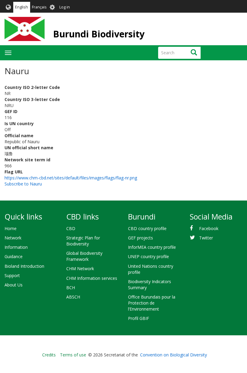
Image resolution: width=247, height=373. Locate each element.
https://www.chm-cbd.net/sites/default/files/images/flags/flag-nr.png (71, 178)
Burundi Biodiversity (99, 34)
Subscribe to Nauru (23, 184)
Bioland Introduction (24, 266)
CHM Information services (91, 278)
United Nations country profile (150, 269)
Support (12, 275)
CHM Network (80, 268)
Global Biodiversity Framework (84, 256)
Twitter (206, 238)
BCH (70, 287)
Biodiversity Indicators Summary (149, 284)
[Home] (25, 29)
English (21, 7)
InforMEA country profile (152, 247)
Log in (64, 7)
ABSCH (73, 297)
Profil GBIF (138, 318)
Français (39, 7)
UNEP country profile (148, 256)
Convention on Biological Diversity (173, 355)
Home (11, 228)
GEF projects (140, 238)
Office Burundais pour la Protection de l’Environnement (151, 303)
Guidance (14, 256)
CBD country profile (147, 228)
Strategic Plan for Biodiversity (83, 241)
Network (13, 238)
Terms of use (73, 355)
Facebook (208, 228)
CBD (70, 228)
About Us (14, 285)
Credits (49, 355)
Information (16, 247)
